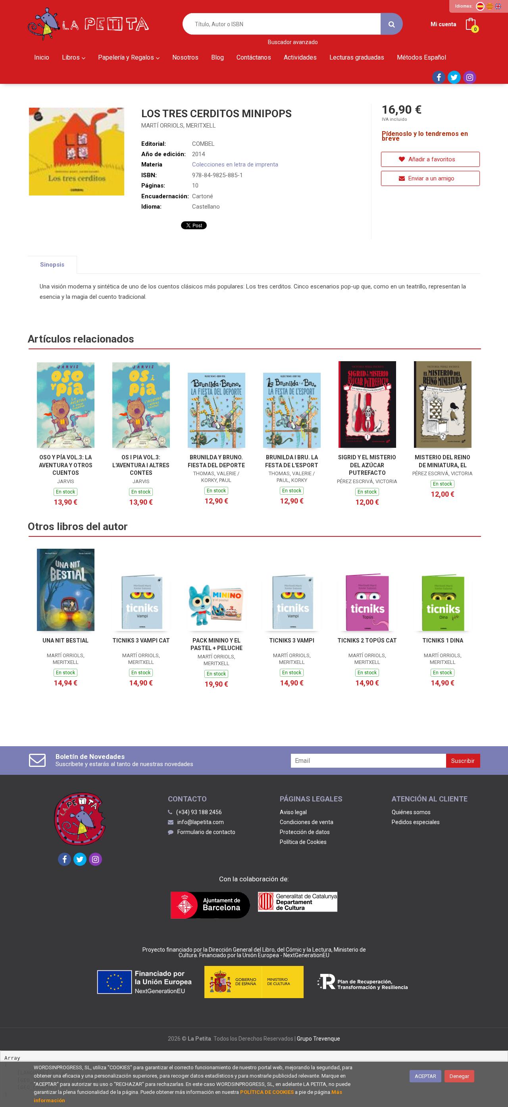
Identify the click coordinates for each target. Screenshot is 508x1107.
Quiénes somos (411, 812)
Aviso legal (293, 812)
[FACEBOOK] (438, 77)
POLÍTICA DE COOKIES (267, 1092)
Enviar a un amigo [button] (430, 178)
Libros (71, 57)
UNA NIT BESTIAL (65, 640)
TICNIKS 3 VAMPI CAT (141, 640)
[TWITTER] (454, 77)
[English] (498, 6)
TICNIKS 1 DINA (442, 640)
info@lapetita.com (200, 822)
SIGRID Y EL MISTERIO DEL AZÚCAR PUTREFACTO (367, 465)
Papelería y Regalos (127, 57)
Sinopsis (52, 264)
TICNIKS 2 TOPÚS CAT (367, 640)
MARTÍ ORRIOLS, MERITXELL (178, 125)
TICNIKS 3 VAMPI (291, 640)
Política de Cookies (303, 842)
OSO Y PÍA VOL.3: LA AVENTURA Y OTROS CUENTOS (65, 465)
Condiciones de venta (306, 822)
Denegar (459, 1076)
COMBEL (203, 143)
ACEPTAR (425, 1076)
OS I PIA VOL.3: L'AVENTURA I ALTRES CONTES (140, 465)
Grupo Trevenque (318, 1038)
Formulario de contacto (206, 832)
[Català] (490, 6)
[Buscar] (392, 24)
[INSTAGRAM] (469, 77)
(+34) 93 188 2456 (199, 812)
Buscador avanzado (293, 42)
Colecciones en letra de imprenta (235, 164)
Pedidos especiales (416, 822)
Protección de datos (305, 832)
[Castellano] (480, 6)
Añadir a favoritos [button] (431, 159)
